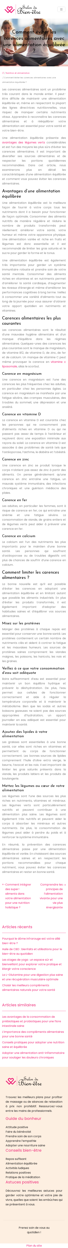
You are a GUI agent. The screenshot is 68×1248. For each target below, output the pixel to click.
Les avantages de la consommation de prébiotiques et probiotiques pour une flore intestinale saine (31, 1021)
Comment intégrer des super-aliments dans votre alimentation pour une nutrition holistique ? (18, 896)
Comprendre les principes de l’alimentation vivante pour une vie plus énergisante (51, 896)
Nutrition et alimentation (18, 73)
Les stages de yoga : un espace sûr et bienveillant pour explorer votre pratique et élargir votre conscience (32, 964)
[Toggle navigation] (61, 9)
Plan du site (34, 1246)
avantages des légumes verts (23, 142)
